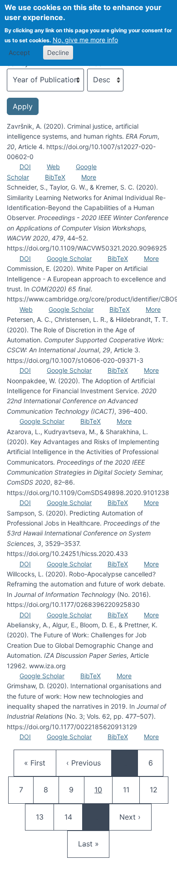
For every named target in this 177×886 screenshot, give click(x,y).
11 (131, 789)
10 (103, 789)
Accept (19, 52)
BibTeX (55, 177)
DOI (25, 166)
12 (158, 789)
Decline (58, 52)
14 (72, 816)
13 (44, 816)
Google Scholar (69, 258)
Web (53, 166)
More (88, 177)
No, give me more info (85, 40)
